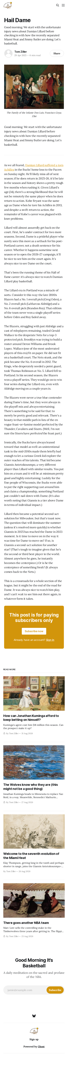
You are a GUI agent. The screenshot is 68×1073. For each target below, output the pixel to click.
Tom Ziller (20, 51)
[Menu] (63, 5)
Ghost (41, 1046)
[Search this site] (57, 5)
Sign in (50, 639)
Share (56, 53)
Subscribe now (34, 631)
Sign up (34, 1039)
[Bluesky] (34, 1016)
